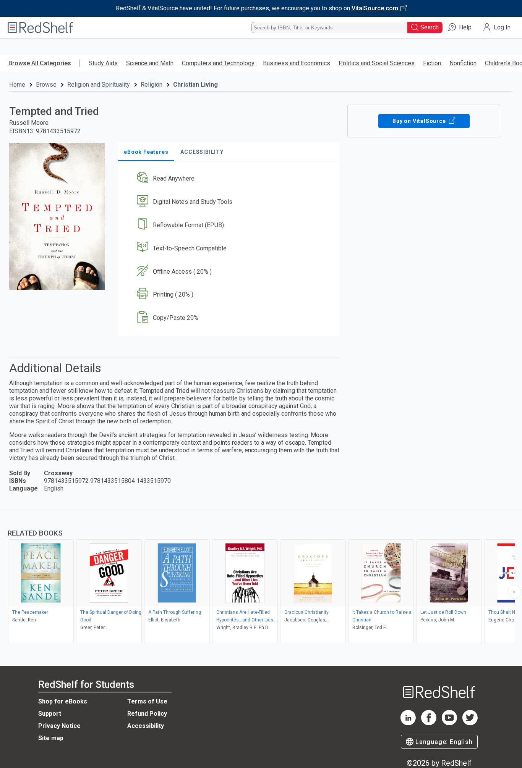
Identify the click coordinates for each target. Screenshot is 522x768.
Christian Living (195, 84)
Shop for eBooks (62, 701)
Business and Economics (296, 63)
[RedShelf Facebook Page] (428, 723)
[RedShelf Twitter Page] (470, 723)
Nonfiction (463, 63)
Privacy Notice (59, 725)
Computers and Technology (218, 63)
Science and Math (149, 63)
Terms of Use (147, 701)
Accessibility (145, 725)
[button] (230, 178)
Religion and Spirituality (98, 84)
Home (17, 84)
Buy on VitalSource (419, 121)
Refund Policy (147, 713)
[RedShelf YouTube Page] (449, 723)
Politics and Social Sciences (377, 63)
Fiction (432, 63)
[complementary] (261, 577)
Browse (46, 84)
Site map (50, 738)
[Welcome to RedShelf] (40, 27)
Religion (151, 84)
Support (49, 713)
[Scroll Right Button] (514, 592)
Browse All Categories (39, 63)
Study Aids (103, 63)
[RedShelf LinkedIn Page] (408, 723)
